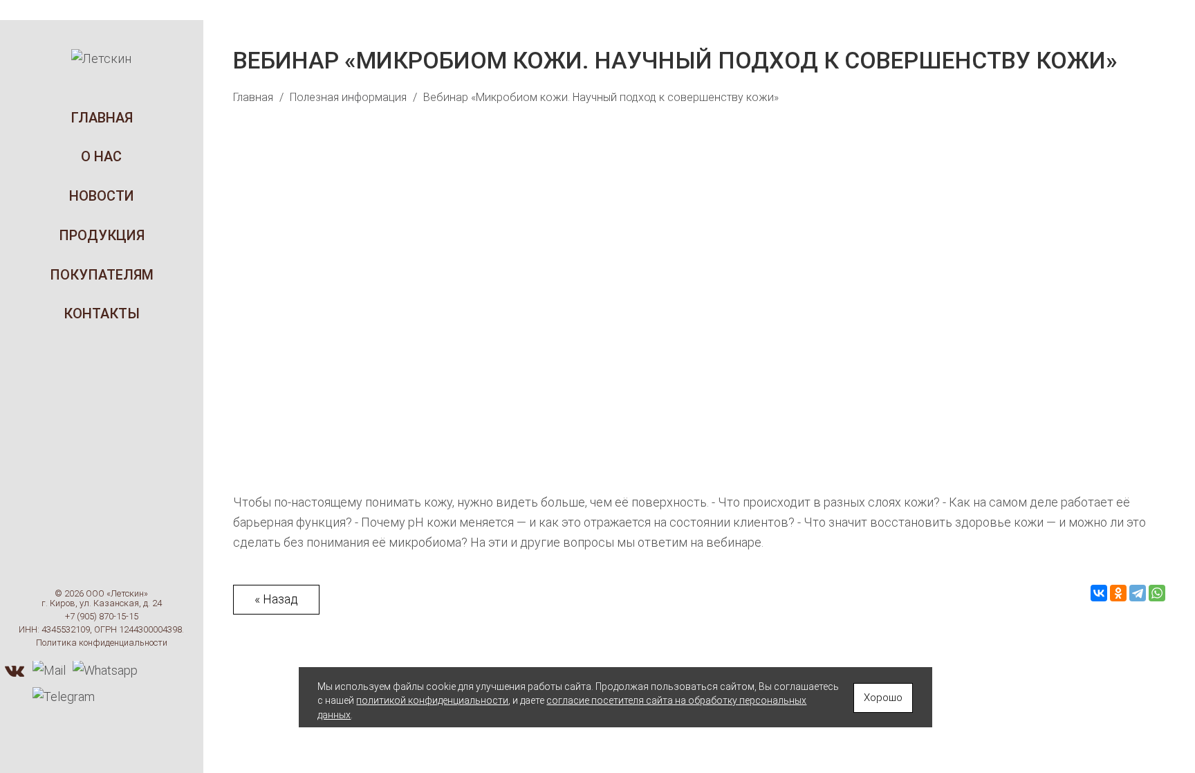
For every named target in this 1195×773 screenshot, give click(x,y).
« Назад (276, 599)
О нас (101, 156)
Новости (101, 196)
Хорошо (883, 697)
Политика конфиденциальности (101, 643)
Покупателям (102, 274)
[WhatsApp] (1157, 593)
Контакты (102, 314)
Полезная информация (348, 97)
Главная (102, 117)
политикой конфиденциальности (432, 700)
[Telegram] (1137, 593)
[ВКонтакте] (1099, 593)
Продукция (102, 235)
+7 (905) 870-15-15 (101, 616)
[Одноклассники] (1118, 593)
